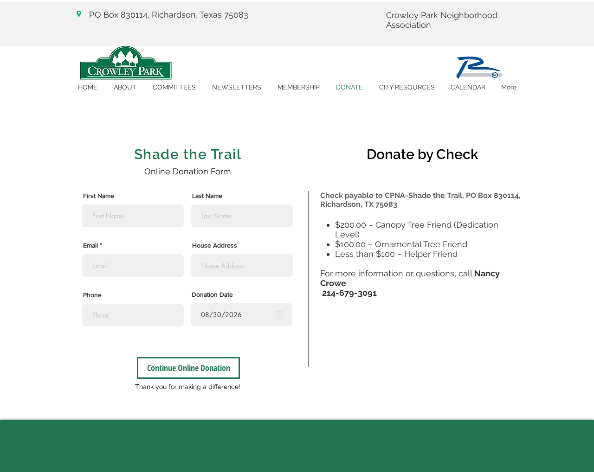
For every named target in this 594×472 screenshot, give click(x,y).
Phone (92, 295)
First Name (98, 195)
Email (90, 245)
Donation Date (212, 294)
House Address (214, 245)
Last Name (207, 195)
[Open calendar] (279, 315)
